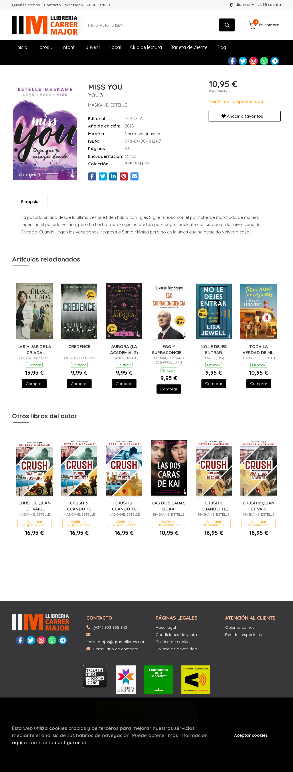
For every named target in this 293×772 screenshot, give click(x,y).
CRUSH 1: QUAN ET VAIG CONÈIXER (258, 505)
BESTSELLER (137, 163)
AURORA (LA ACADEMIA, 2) (124, 349)
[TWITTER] (243, 61)
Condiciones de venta (176, 634)
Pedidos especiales (243, 634)
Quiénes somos (26, 5)
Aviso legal (166, 627)
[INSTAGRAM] (253, 61)
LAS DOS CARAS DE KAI (168, 505)
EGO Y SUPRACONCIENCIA (169, 349)
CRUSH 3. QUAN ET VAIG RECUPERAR (34, 505)
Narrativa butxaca (142, 133)
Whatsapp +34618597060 (87, 5)
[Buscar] (227, 25)
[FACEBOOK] (232, 61)
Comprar (34, 383)
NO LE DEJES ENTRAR (214, 349)
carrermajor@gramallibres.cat (115, 641)
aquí (17, 742)
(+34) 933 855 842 (110, 627)
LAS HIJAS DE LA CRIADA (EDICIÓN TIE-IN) (34, 349)
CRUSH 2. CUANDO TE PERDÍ (124, 505)
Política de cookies (173, 641)
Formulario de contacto (115, 648)
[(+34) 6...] (264, 61)
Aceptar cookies (251, 735)
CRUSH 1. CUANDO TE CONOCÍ (213, 505)
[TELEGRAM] (274, 61)
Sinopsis (29, 201)
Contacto (52, 5)
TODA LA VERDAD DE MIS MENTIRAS (259, 349)
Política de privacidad (176, 648)
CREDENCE (79, 346)
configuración (71, 742)
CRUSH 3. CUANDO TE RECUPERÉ (79, 505)
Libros (43, 47)
